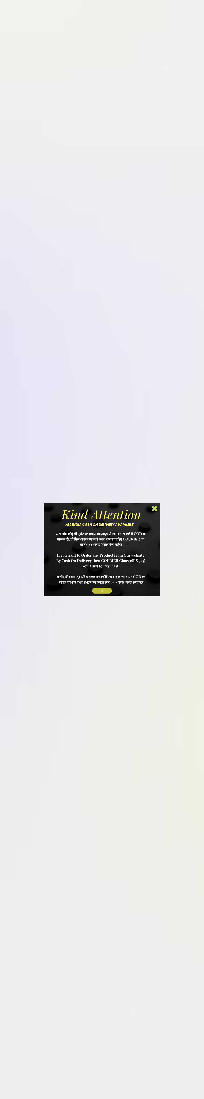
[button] (154, 508)
